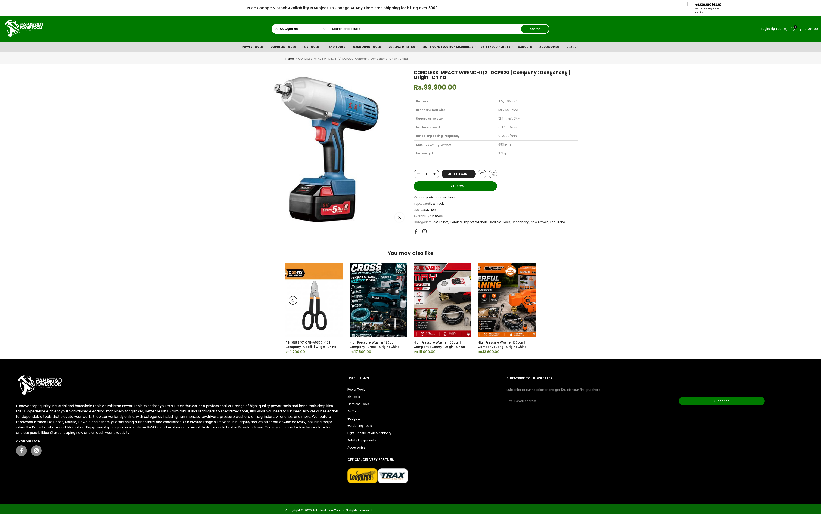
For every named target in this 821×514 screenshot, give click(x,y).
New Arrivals (539, 222)
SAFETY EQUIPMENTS (495, 47)
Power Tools (356, 389)
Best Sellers (440, 222)
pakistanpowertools (440, 197)
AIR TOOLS (311, 47)
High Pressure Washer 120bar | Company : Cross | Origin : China (375, 344)
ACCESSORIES (549, 47)
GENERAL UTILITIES (401, 47)
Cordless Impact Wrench (468, 222)
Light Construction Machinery (369, 433)
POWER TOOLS (252, 47)
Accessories (356, 447)
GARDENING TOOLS (367, 47)
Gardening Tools (359, 426)
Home (289, 59)
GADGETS (525, 47)
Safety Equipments (361, 440)
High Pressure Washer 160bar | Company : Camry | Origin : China (439, 344)
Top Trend (557, 222)
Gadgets (353, 418)
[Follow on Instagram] (424, 231)
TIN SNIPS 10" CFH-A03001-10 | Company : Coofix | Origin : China (310, 344)
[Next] (528, 300)
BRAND (572, 47)
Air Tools (353, 397)
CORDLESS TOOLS (283, 47)
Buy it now (455, 186)
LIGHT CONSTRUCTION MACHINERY (448, 47)
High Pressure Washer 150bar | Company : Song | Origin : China (502, 344)
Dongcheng (520, 222)
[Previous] (293, 300)
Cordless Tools (433, 203)
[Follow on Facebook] (416, 231)
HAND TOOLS (335, 47)
